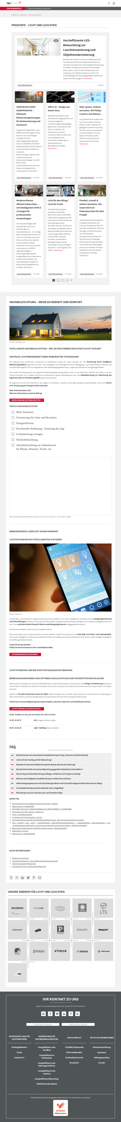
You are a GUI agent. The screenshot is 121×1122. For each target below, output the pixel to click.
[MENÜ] (114, 3)
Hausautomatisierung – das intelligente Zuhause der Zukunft (35, 861)
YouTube (64, 1013)
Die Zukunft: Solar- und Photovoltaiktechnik (29, 866)
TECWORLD (16, 3)
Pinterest (70, 1013)
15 (17, 972)
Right (71, 280)
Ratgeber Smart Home (20, 858)
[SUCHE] (109, 3)
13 (82, 951)
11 (39, 951)
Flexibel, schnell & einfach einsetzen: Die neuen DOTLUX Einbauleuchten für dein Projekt (91, 207)
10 (17, 951)
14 (103, 951)
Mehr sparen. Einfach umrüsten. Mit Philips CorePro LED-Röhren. (90, 110)
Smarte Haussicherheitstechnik (24, 863)
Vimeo (57, 1013)
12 (60, 951)
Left (50, 280)
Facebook (50, 1013)
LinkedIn (43, 1013)
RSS (77, 1013)
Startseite (14, 15)
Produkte (23, 15)
